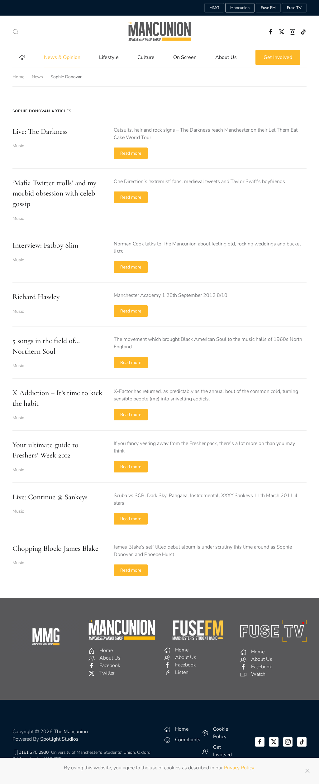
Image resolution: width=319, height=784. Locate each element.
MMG (214, 8)
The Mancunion (71, 731)
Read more (130, 153)
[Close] (307, 771)
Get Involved (278, 57)
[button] (15, 32)
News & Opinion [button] (62, 57)
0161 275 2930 (34, 752)
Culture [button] (146, 57)
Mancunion (240, 8)
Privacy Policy (239, 767)
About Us (226, 57)
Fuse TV (294, 8)
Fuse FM (268, 8)
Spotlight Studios (59, 739)
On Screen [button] (185, 57)
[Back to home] (159, 31)
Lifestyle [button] (109, 57)
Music (18, 146)
